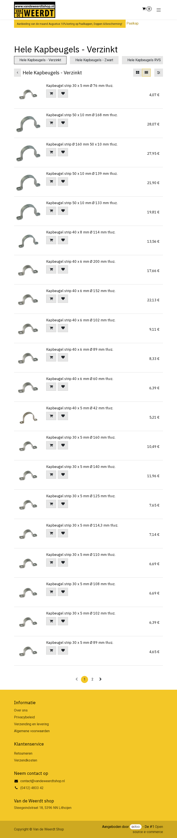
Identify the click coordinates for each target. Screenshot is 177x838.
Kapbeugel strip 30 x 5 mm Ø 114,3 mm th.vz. (82, 525)
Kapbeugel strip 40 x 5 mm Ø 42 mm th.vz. (79, 408)
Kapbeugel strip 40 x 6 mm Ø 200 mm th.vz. (80, 261)
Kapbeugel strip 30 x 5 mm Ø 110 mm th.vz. (80, 554)
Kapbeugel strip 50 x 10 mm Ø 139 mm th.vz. (81, 173)
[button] (51, 93)
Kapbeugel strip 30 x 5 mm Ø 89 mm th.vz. (79, 642)
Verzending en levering (31, 724)
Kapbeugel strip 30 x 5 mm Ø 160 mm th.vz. (80, 437)
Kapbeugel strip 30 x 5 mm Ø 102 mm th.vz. (80, 613)
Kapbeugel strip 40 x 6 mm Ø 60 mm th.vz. (79, 379)
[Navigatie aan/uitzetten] (158, 9)
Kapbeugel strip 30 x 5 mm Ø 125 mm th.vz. (80, 496)
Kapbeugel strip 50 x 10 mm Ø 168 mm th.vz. (81, 115)
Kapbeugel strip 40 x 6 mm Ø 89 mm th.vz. (79, 349)
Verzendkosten (25, 760)
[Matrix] (137, 73)
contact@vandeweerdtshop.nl (43, 781)
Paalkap (132, 23)
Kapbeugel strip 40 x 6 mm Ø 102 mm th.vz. (80, 320)
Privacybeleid (24, 717)
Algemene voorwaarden (32, 731)
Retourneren (23, 753)
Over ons (21, 710)
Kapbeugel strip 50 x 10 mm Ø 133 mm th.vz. (81, 203)
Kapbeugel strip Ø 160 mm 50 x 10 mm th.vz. (81, 144)
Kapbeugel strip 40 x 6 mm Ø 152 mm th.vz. (80, 291)
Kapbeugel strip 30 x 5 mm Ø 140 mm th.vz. (80, 466)
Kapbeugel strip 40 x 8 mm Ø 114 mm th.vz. (80, 232)
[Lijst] (146, 73)
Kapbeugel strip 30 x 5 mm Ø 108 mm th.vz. (80, 584)
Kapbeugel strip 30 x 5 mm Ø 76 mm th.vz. (79, 85)
